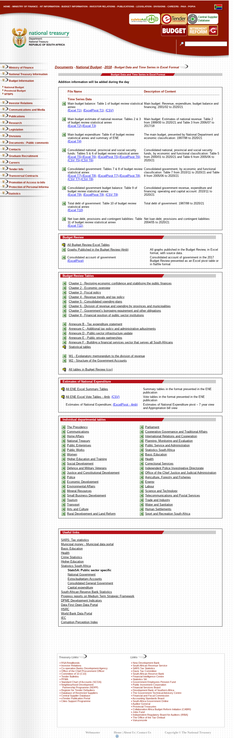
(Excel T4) (74, 141)
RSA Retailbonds (70, 662)
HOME (6, 6)
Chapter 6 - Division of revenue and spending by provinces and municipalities (120, 306)
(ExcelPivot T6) (129, 157)
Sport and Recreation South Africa (167, 513)
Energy (149, 481)
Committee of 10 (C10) (73, 673)
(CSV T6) (87, 160)
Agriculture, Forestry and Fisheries (168, 477)
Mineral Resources (79, 491)
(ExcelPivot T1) (93, 110)
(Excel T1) (74, 110)
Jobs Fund (139, 712)
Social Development (80, 463)
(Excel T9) (74, 194)
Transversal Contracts (23, 175)
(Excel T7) (74, 175)
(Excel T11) (75, 225)
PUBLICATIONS (125, 6)
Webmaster (92, 732)
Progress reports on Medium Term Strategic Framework (97, 596)
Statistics (14, 193)
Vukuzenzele (140, 720)
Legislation (15, 129)
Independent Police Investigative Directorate (174, 468)
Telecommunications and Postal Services (172, 495)
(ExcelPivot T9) (93, 194)
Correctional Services (159, 463)
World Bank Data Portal (76, 613)
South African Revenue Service (150, 665)
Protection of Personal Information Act (33, 187)
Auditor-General (141, 703)
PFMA (64, 679)
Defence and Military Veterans (87, 468)
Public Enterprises (79, 445)
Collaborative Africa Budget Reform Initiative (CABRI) (162, 709)
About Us (129, 732)
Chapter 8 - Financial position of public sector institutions (106, 315)
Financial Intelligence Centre (148, 676)
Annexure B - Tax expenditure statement (95, 324)
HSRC (65, 609)
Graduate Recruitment (23, 156)
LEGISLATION (144, 6)
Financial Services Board (146, 687)
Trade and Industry (157, 500)
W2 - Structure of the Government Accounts (98, 360)
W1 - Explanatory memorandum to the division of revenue (107, 356)
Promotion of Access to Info (26, 182)
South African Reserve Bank (148, 673)
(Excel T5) (74, 157)
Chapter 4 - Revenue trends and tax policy (97, 297)
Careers (14, 162)
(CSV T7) (74, 179)
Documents (64, 67)
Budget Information (21, 80)
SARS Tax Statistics (144, 668)
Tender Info (15, 169)
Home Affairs (75, 436)
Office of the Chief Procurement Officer (82, 671)
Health (149, 459)
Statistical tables (80, 347)
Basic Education (156, 454)
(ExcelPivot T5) (108, 157)
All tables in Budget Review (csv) (91, 369)
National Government (82, 574)
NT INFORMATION (49, 6)
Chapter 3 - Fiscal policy (85, 292)
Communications (78, 431)
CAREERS (173, 6)
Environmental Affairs (81, 486)
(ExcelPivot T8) (129, 175)
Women (72, 454)
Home (118, 732)
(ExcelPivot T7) (108, 175)
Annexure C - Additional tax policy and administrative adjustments (112, 328)
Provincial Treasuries (144, 706)
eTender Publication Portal (75, 698)
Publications (16, 116)
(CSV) (110, 110)
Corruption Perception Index (79, 622)
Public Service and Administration (167, 445)
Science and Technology (161, 491)
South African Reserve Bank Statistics (86, 592)
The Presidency (77, 427)
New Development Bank (146, 662)
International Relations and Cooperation (171, 436)
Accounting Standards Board (148, 698)
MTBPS (8, 94)
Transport (73, 504)
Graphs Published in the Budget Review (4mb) (97, 249)
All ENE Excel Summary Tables (87, 389)
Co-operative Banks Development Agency (84, 668)
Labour (149, 486)
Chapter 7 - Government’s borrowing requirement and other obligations (115, 310)
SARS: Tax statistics (75, 540)
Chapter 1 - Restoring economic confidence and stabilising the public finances (120, 283)
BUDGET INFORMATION (74, 6)
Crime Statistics (71, 557)
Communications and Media (26, 109)
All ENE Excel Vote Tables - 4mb (88, 397)
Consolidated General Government (90, 583)
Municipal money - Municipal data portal (87, 544)
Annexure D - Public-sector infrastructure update (101, 333)
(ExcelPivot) (75, 260)
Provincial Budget (15, 90)
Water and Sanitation (159, 504)
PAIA (183, 6)
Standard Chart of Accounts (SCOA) (81, 682)
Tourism (72, 500)
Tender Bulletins (70, 676)
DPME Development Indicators (81, 600)
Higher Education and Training (87, 459)
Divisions (14, 136)
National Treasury (78, 440)
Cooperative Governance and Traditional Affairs (176, 431)
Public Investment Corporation (149, 684)
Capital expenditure (80, 587)
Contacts (14, 149)
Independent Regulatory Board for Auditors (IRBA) (160, 714)
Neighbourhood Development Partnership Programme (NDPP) (79, 686)
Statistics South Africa (160, 450)
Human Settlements (158, 509)
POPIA (191, 6)
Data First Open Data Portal (79, 605)
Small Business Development (86, 495)
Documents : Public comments (28, 142)
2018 (108, 67)
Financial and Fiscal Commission (151, 695)
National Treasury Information (28, 74)
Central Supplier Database (75, 695)
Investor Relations (20, 103)
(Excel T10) (75, 210)
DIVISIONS (159, 6)
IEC (63, 618)
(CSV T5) (74, 160)
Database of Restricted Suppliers (79, 693)
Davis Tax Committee (145, 671)
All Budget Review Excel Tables (88, 245)
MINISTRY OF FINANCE (25, 6)
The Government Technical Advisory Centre (157, 693)
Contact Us (144, 732)
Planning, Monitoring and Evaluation (169, 440)
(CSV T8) (87, 179)
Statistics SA (140, 679)
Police (71, 477)
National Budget (14, 87)
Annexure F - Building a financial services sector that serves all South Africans (121, 342)
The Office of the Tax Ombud (149, 717)
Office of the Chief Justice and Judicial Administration (180, 472)
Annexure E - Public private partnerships (95, 337)
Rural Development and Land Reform (91, 513)
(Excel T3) (89, 126)
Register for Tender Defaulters (78, 690)
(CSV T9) (112, 194)
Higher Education (72, 561)
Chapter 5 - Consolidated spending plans (95, 301)
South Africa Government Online (150, 701)
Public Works (76, 450)
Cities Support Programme (75, 701)
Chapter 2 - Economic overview (89, 288)
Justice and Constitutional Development (93, 472)
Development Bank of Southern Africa (153, 690)
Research (15, 123)
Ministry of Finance (21, 67)
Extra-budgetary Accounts (85, 579)
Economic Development (82, 481)
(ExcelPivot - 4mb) (125, 404)
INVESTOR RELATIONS (102, 6)
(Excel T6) (89, 157)
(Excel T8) (89, 175)
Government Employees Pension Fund (154, 682)
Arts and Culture (77, 509)
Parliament (152, 427)
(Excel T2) (74, 126)
